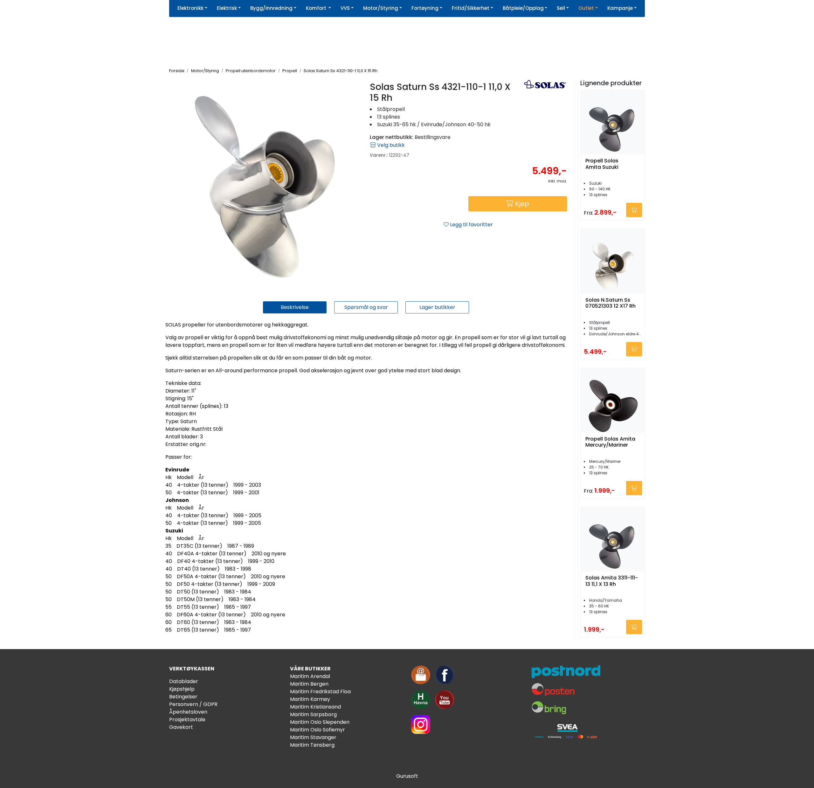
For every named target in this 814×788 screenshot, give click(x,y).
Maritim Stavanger (313, 737)
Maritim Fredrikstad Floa (320, 691)
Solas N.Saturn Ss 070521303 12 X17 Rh (610, 303)
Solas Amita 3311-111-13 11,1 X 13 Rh (611, 581)
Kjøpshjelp (182, 689)
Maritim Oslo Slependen (319, 722)
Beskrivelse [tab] (295, 307)
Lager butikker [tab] (437, 307)
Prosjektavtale (187, 719)
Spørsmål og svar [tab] (366, 307)
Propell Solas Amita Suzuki (601, 164)
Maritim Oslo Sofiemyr (317, 729)
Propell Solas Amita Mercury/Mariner (610, 442)
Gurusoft (407, 776)
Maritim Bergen (309, 684)
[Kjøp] (634, 210)
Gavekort (181, 727)
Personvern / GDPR (193, 704)
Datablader (183, 681)
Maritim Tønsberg (312, 745)
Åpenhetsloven (188, 712)
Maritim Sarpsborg (313, 714)
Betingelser (183, 696)
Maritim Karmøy (310, 699)
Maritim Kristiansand (315, 706)
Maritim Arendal (310, 676)
